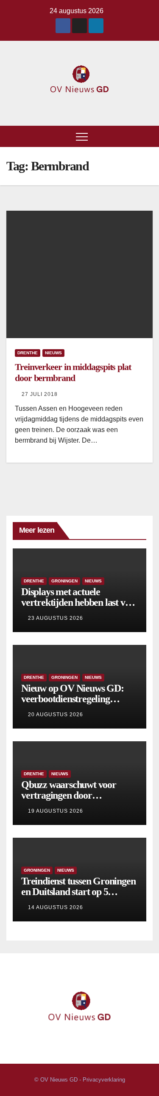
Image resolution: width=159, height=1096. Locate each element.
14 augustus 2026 (55, 907)
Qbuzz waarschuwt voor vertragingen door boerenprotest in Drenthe (70, 795)
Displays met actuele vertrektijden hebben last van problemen (77, 602)
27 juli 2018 (40, 394)
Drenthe (27, 352)
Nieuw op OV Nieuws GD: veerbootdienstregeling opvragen (72, 699)
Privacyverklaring (104, 1079)
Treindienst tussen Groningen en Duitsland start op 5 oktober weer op (78, 892)
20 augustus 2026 (55, 714)
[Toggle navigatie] (81, 136)
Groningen (64, 581)
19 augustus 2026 (55, 811)
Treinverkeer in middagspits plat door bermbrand (73, 372)
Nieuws (53, 352)
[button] (146, 136)
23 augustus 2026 (55, 618)
